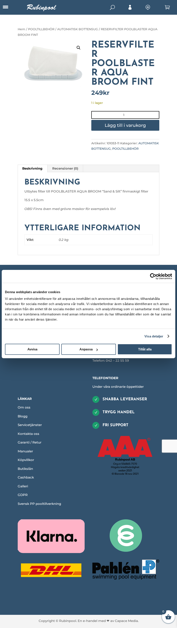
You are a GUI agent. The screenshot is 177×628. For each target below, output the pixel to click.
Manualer (25, 451)
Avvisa (32, 349)
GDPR (23, 495)
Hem (21, 29)
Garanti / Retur (29, 442)
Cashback (26, 477)
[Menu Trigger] (5, 7)
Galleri (23, 486)
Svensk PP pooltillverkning (39, 504)
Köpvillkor (26, 460)
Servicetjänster (30, 425)
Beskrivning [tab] (32, 168)
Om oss (24, 407)
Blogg (22, 416)
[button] (78, 48)
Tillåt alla (145, 349)
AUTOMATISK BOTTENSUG (77, 29)
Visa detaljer (153, 336)
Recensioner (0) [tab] (65, 168)
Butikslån (25, 469)
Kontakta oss (28, 434)
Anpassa (86, 349)
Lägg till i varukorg (125, 125)
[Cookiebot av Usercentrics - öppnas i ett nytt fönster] (153, 276)
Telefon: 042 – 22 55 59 (110, 360)
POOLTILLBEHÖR (41, 29)
